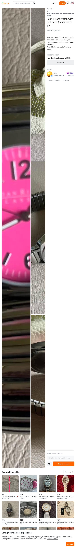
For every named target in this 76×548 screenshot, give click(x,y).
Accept (70, 544)
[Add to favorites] (49, 464)
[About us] (68, 3)
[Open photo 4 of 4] (38, 391)
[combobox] (22, 3)
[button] (69, 472)
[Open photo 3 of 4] (38, 237)
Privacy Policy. (52, 539)
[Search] (34, 3)
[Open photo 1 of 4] (16, 238)
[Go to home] (6, 3)
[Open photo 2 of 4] (38, 84)
